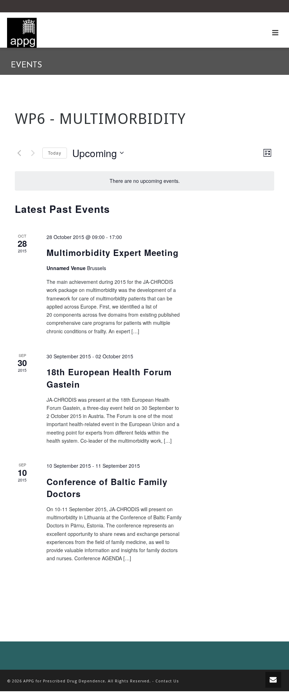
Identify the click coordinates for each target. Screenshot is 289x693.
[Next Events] (33, 153)
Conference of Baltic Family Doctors (107, 488)
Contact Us (167, 681)
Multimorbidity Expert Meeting (113, 252)
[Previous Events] (19, 153)
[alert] (144, 181)
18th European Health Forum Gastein (109, 378)
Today (54, 153)
